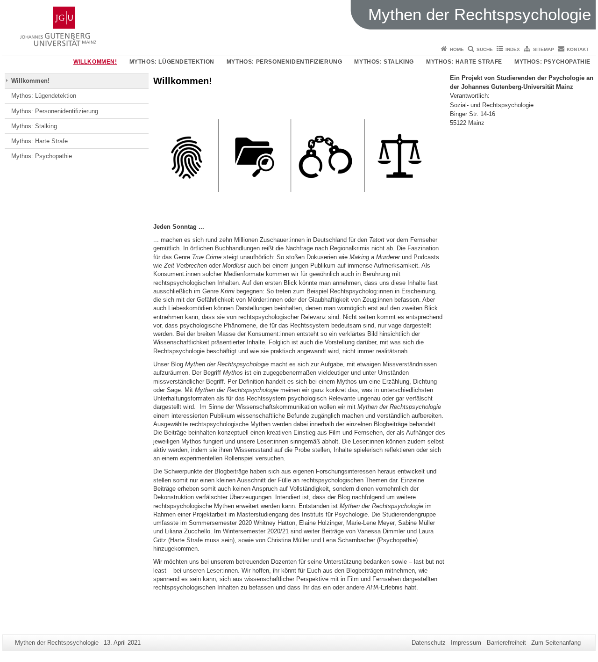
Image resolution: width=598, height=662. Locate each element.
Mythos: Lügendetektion (171, 61)
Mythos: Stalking (384, 61)
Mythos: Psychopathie (552, 61)
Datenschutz (429, 642)
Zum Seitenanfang (556, 642)
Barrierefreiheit (506, 642)
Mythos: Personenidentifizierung (284, 61)
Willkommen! (95, 61)
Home (457, 49)
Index (512, 49)
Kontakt (578, 49)
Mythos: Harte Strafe (464, 61)
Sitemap (543, 49)
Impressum (466, 642)
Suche (485, 49)
